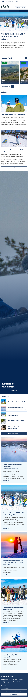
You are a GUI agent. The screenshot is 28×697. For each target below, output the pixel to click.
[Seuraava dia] (26, 58)
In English (24, 7)
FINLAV (16, 1)
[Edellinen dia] (23, 58)
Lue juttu (13, 52)
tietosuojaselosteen (12, 691)
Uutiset (14, 11)
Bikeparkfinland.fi (9, 1)
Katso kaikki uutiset (13, 433)
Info (23, 11)
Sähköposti (3, 685)
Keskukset (4, 11)
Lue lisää (13, 390)
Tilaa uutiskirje (13, 694)
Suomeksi (18, 7)
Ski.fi (3, 1)
